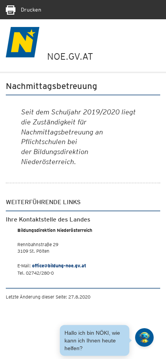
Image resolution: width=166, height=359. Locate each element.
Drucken (30, 10)
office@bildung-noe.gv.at (59, 265)
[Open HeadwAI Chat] (144, 337)
